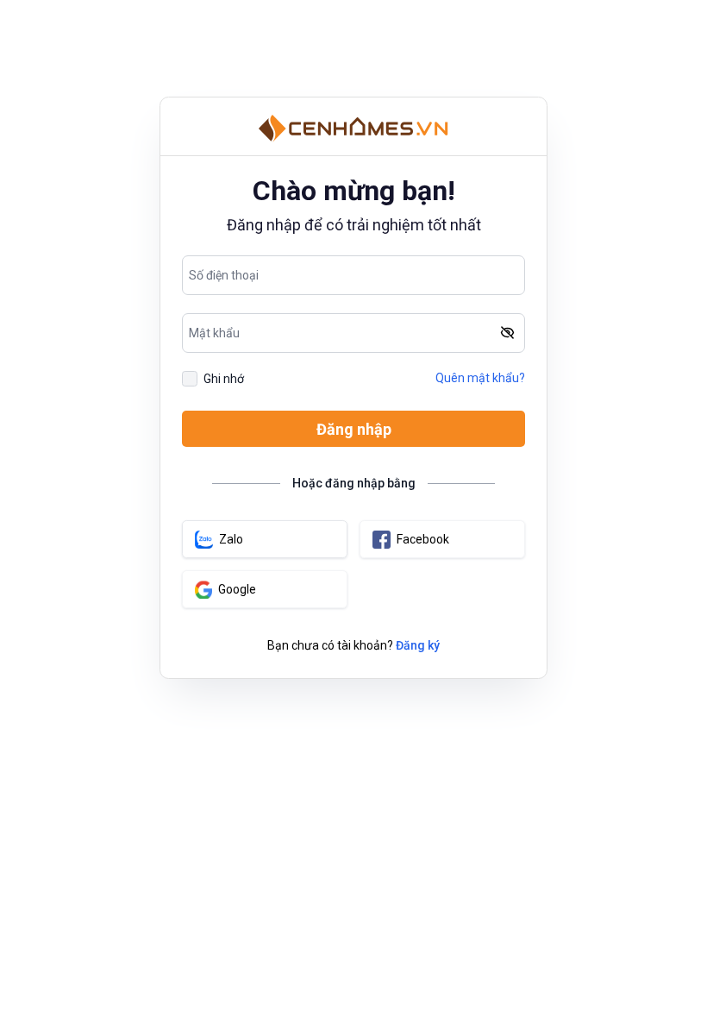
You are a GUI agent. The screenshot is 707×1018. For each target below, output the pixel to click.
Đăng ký (418, 645)
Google (237, 589)
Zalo (231, 539)
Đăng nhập (353, 429)
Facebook (423, 539)
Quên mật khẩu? (480, 378)
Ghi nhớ (223, 379)
